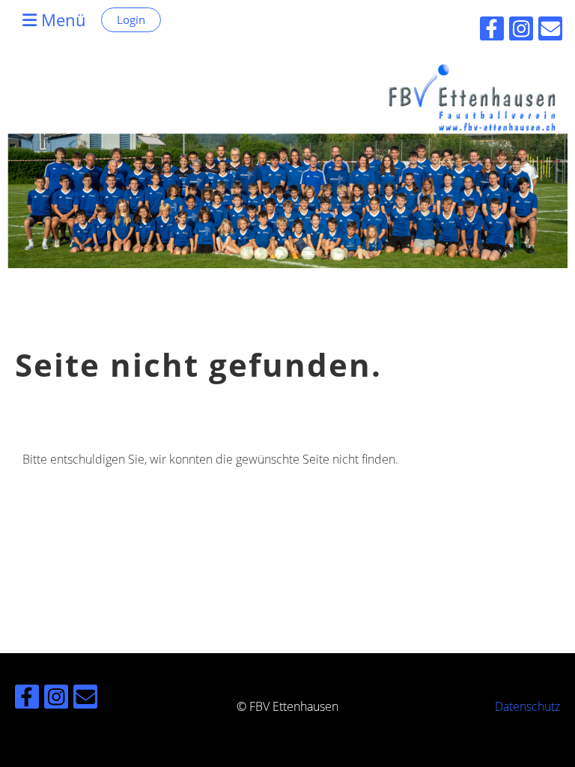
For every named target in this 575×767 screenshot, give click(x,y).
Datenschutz (527, 706)
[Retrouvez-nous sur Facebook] (27, 699)
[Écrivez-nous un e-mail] (85, 699)
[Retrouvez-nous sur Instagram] (56, 699)
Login (131, 19)
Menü (61, 19)
